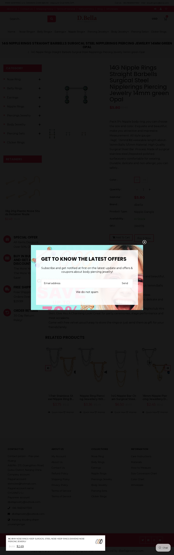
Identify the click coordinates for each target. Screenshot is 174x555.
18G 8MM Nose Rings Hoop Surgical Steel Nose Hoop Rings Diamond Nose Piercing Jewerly (46, 540)
